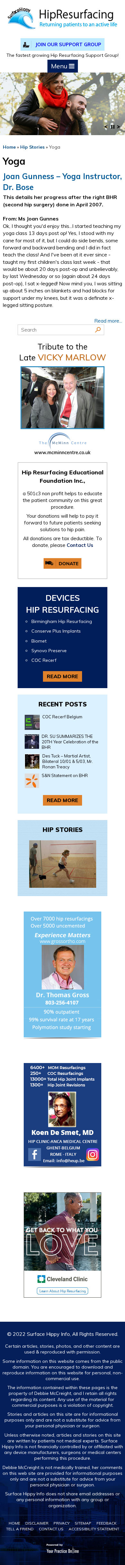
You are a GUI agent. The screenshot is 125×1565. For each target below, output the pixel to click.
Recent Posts (62, 704)
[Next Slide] (118, 129)
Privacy (62, 1523)
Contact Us (80, 545)
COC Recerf (43, 660)
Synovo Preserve (49, 650)
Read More (62, 676)
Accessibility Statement (94, 1528)
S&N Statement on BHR (65, 775)
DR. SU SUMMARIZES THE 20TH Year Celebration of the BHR (70, 742)
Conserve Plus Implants (56, 631)
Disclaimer (36, 1523)
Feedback (106, 1523)
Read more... (108, 320)
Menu (60, 66)
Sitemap (83, 1523)
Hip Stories (32, 147)
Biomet (38, 641)
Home (9, 147)
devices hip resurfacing (62, 604)
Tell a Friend (20, 1528)
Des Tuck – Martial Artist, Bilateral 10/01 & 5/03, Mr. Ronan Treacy (67, 761)
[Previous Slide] (106, 129)
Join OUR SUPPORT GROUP (68, 44)
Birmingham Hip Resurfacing (61, 621)
